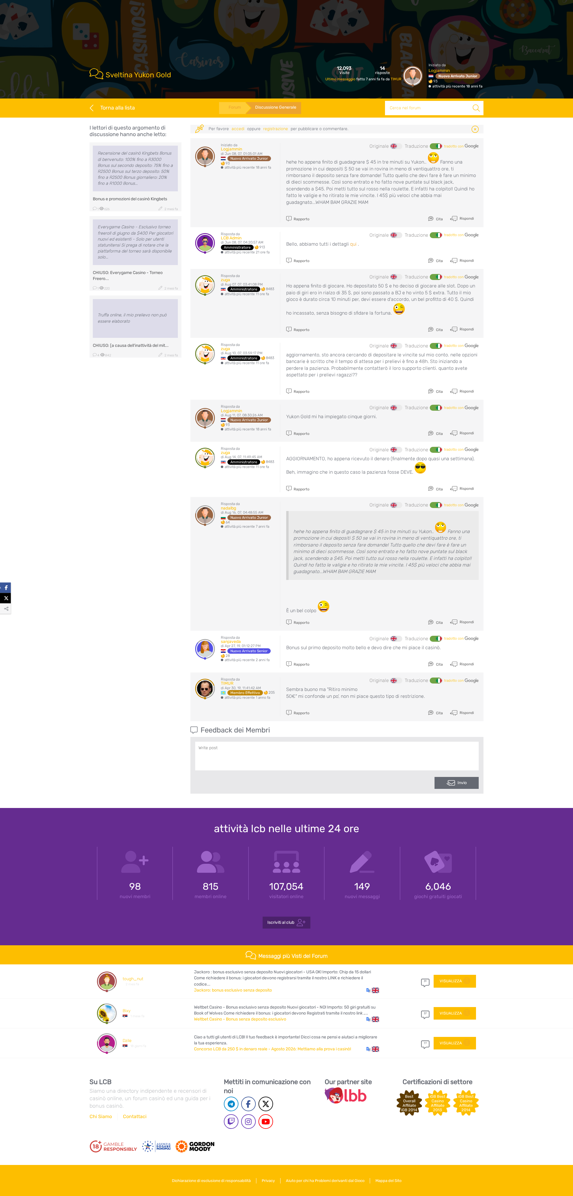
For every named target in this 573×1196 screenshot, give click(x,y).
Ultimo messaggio (340, 79)
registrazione (275, 128)
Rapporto (301, 219)
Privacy (268, 1180)
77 (425, 1043)
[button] (372, 990)
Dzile (127, 1040)
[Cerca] (476, 108)
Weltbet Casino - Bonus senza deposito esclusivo (240, 1019)
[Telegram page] (231, 1104)
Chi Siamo (101, 1116)
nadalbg (228, 508)
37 (425, 1013)
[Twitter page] (265, 1104)
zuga (225, 279)
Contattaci (135, 1116)
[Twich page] (231, 1121)
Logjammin (439, 70)
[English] (396, 146)
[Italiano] (436, 146)
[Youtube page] (265, 1121)
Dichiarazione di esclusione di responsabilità (211, 1180)
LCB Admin (231, 238)
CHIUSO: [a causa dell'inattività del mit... (131, 345)
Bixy (126, 1010)
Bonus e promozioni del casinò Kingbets (130, 198)
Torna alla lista (117, 108)
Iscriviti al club (280, 922)
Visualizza (451, 981)
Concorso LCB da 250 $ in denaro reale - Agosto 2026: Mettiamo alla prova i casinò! (272, 1049)
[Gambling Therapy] (194, 1146)
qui (353, 244)
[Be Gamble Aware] (156, 1146)
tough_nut (133, 978)
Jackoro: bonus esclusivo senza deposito (233, 990)
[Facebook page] (248, 1104)
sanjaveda (231, 641)
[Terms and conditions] (113, 1146)
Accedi (238, 128)
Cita (439, 219)
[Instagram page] (248, 1121)
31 (425, 981)
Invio (462, 782)
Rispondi (466, 218)
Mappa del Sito (388, 1180)
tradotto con (454, 146)
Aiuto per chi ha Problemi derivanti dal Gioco (325, 1180)
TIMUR (396, 79)
